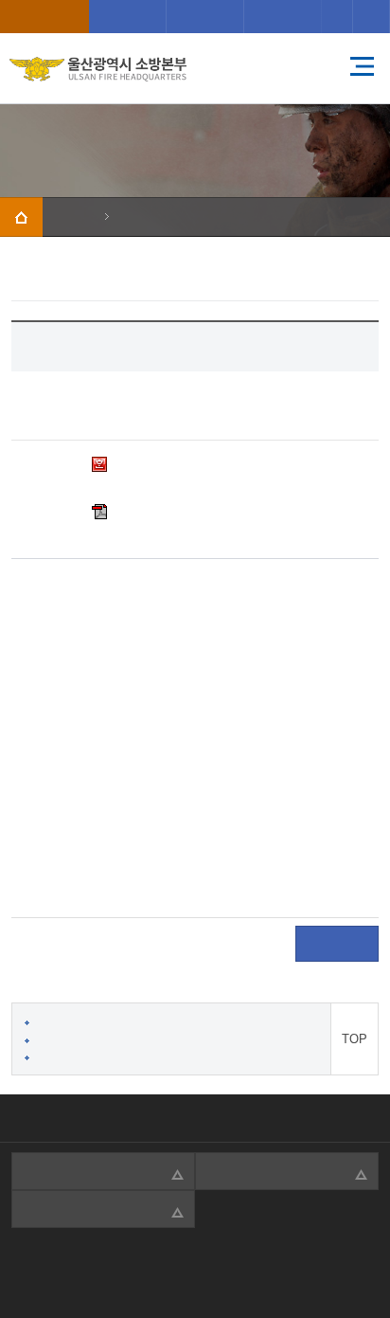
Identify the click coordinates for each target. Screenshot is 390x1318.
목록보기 (336, 944)
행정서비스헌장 (52, 1117)
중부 (127, 16)
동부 (282, 16)
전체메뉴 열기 (362, 66)
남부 (205, 16)
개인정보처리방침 (167, 1117)
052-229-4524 (166, 1266)
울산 (44, 16)
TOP (354, 1039)
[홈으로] (21, 217)
